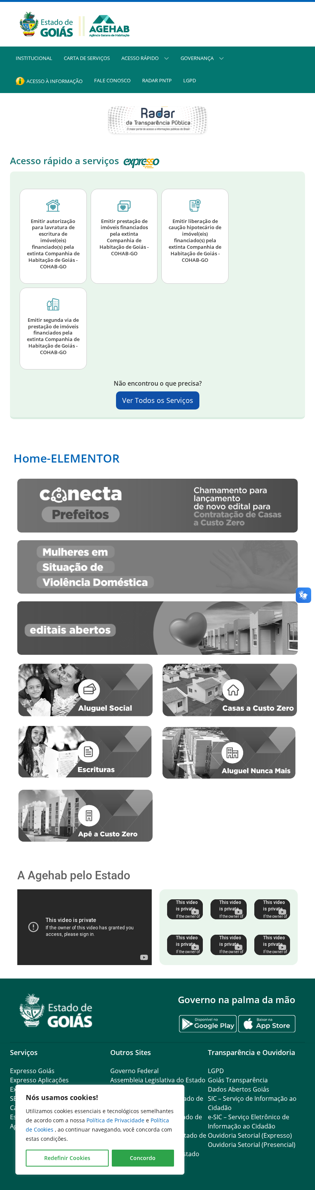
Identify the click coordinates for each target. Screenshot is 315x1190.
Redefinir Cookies (67, 1158)
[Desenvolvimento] (74, 23)
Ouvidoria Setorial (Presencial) (251, 1144)
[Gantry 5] (56, 1011)
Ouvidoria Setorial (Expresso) (250, 1135)
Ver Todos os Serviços (157, 400)
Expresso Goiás (32, 1071)
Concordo (143, 1158)
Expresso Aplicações (39, 1080)
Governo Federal (134, 1071)
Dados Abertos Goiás (238, 1089)
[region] (99, 1130)
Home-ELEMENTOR (66, 458)
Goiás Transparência (238, 1080)
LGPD (216, 1071)
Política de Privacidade (116, 1120)
